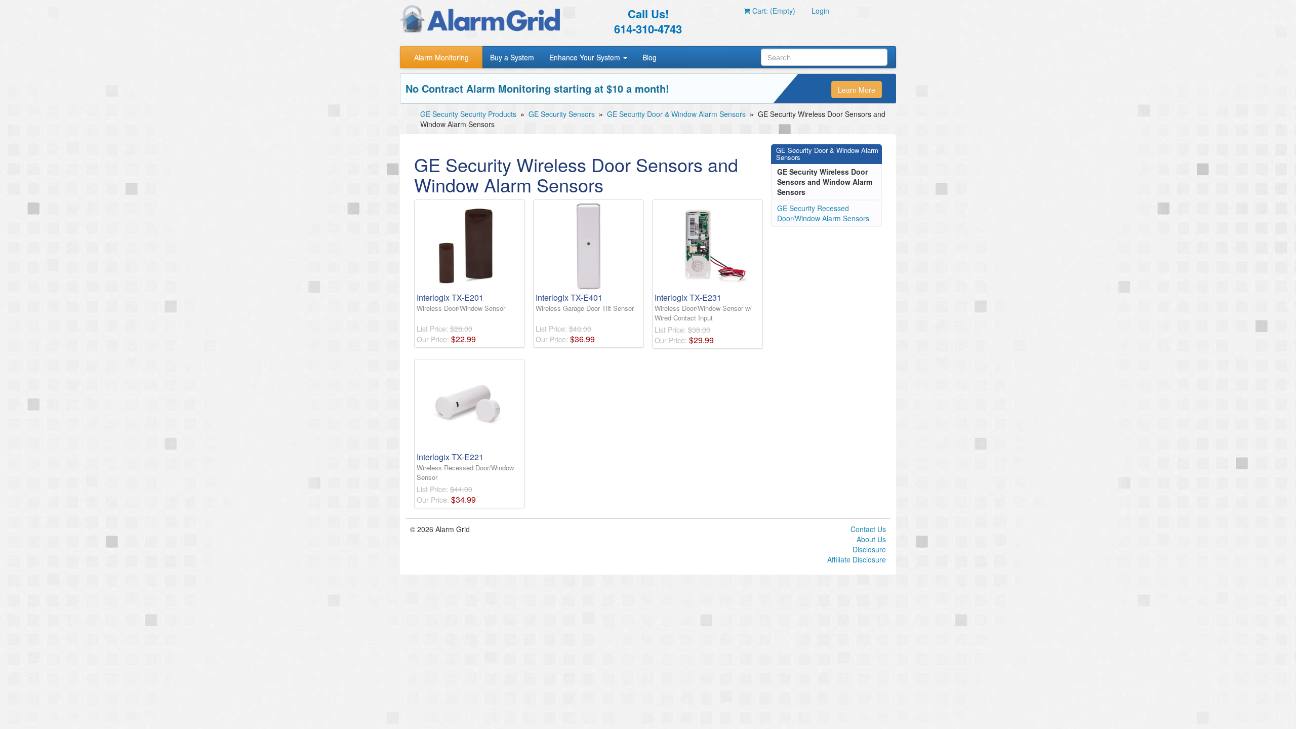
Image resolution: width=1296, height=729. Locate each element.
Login (820, 11)
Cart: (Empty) (772, 11)
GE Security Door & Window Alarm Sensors (676, 114)
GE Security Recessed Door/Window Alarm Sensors (823, 213)
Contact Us (868, 529)
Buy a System (512, 57)
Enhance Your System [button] (585, 57)
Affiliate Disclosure (856, 559)
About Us (871, 539)
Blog (649, 57)
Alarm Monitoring (441, 57)
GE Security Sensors (562, 114)
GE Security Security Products (468, 114)
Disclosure (869, 549)
